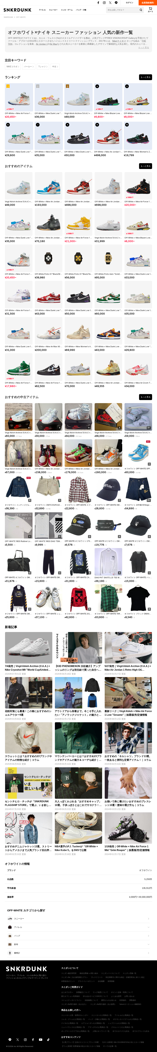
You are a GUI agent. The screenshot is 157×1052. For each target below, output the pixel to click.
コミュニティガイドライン (71, 1000)
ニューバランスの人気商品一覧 (73, 1027)
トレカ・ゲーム (67, 10)
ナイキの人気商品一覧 (69, 1023)
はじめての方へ (67, 992)
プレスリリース (97, 977)
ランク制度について (100, 992)
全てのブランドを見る (140, 1031)
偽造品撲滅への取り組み (89, 973)
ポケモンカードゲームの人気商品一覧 (127, 1019)
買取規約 (132, 1000)
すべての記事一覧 (110, 1046)
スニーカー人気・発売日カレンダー (74, 1015)
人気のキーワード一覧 (101, 1031)
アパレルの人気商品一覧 (124, 1015)
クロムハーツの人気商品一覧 (122, 1027)
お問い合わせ (129, 996)
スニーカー (53, 10)
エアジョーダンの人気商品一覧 (93, 1023)
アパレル (42, 10)
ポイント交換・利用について (122, 992)
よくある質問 (116, 996)
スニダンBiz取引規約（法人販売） (103, 1004)
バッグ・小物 (81, 10)
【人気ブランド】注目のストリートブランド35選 (80, 1042)
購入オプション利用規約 (70, 996)
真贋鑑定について (83, 992)
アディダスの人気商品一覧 (98, 1027)
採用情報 (111, 981)
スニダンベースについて (110, 973)
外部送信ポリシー (68, 981)
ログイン (129, 3)
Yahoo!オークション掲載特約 (130, 1004)
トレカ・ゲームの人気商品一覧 (73, 1019)
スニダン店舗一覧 (129, 973)
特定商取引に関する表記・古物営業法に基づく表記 (125, 977)
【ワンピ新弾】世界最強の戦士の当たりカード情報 (80, 1046)
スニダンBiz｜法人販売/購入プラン (74, 977)
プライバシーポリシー (86, 981)
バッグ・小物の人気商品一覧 (99, 1019)
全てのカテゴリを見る (121, 1031)
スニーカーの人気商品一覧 (101, 1015)
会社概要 (101, 981)
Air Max (53, 44)
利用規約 (122, 1000)
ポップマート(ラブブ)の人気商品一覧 (75, 1031)
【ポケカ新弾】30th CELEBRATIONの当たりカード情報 (123, 1042)
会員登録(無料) (148, 3)
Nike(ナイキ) (118, 41)
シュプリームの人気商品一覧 (119, 1023)
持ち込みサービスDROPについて (95, 996)
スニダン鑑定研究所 (69, 973)
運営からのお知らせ (108, 1000)
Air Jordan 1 (42, 44)
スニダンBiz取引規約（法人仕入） (74, 1004)
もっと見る (143, 47)
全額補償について (91, 1000)
